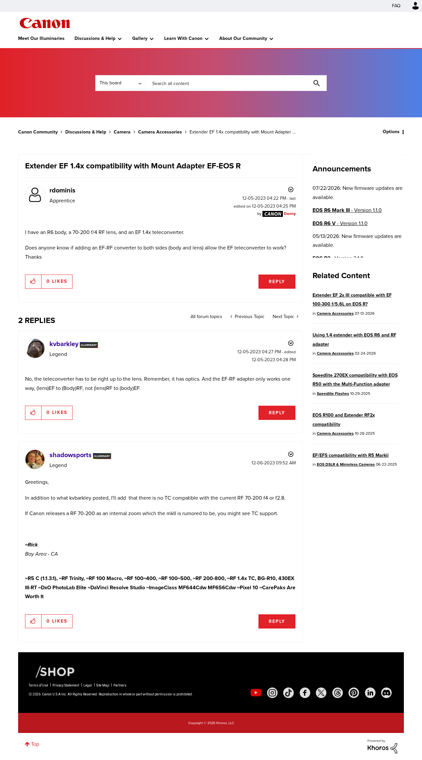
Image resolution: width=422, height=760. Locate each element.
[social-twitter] (321, 692)
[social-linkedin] (370, 692)
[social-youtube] (256, 692)
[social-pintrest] (353, 692)
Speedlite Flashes (333, 393)
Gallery (139, 38)
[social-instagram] (272, 692)
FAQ (396, 5)
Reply (277, 281)
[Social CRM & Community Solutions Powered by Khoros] (382, 746)
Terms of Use (38, 685)
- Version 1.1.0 (347, 210)
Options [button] (391, 131)
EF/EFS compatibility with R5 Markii (351, 455)
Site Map (102, 685)
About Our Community (243, 38)
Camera (122, 132)
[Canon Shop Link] (52, 671)
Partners (120, 685)
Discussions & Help (95, 38)
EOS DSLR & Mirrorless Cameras (346, 464)
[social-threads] (337, 692)
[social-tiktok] (288, 692)
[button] (33, 281)
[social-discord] (386, 692)
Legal (87, 685)
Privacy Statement (65, 685)
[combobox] (236, 83)
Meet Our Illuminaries (41, 38)
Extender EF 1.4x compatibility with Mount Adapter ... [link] (242, 132)
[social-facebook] (305, 692)
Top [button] (35, 744)
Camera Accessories (160, 132)
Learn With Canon (183, 38)
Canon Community (45, 23)
